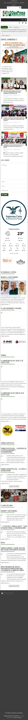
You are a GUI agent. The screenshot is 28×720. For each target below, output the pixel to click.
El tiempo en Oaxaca (14, 253)
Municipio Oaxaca (5, 105)
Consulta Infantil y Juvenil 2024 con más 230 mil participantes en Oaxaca (13, 549)
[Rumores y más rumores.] (3, 516)
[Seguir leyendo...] (5, 388)
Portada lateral (5, 78)
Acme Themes (17, 717)
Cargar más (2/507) (14, 586)
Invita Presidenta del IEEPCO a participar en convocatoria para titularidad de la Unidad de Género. (12, 568)
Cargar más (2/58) (14, 486)
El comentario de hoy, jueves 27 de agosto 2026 (12, 361)
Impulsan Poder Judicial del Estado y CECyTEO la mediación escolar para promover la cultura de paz (12, 92)
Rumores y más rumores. (9, 511)
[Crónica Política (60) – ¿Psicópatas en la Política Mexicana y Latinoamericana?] (3, 457)
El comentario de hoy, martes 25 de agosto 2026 (12, 394)
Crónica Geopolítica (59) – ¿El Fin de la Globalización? (14, 469)
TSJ (9, 78)
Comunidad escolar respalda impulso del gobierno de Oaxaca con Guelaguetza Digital (13, 146)
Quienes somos (9, 2)
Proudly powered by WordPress (11, 716)
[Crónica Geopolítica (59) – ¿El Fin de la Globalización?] (3, 476)
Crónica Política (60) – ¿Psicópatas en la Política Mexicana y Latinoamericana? (13, 450)
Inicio (5, 2)
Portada (11, 105)
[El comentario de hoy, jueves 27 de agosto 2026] (14, 373)
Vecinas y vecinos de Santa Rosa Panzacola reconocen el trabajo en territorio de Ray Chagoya (13, 119)
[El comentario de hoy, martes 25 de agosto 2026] (14, 405)
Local (3, 132)
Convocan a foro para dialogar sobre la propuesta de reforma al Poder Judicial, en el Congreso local (7, 70)
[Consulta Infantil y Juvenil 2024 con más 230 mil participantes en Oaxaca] (3, 555)
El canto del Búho (7, 505)
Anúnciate (14, 5)
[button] (22, 19)
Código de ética (16, 2)
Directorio (22, 2)
